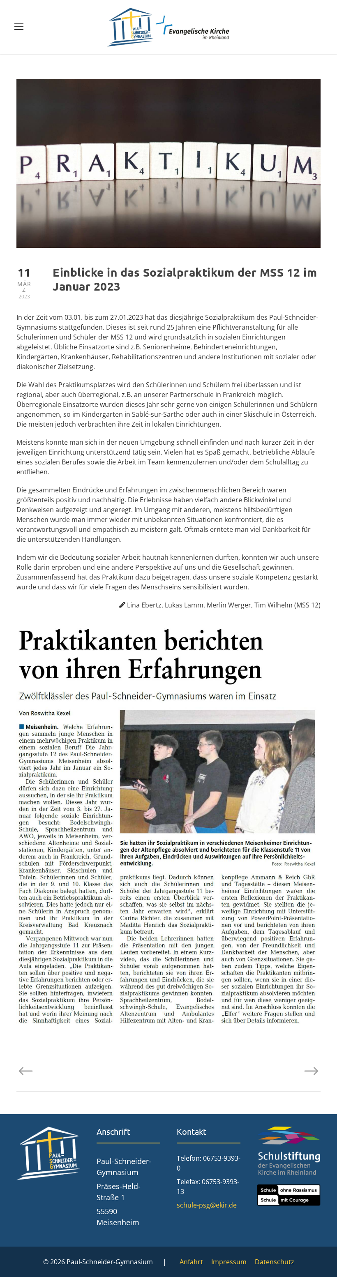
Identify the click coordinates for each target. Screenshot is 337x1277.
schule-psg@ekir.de (207, 1205)
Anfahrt (191, 1261)
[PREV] (30, 1071)
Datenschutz (274, 1261)
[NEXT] (307, 1071)
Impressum (229, 1261)
